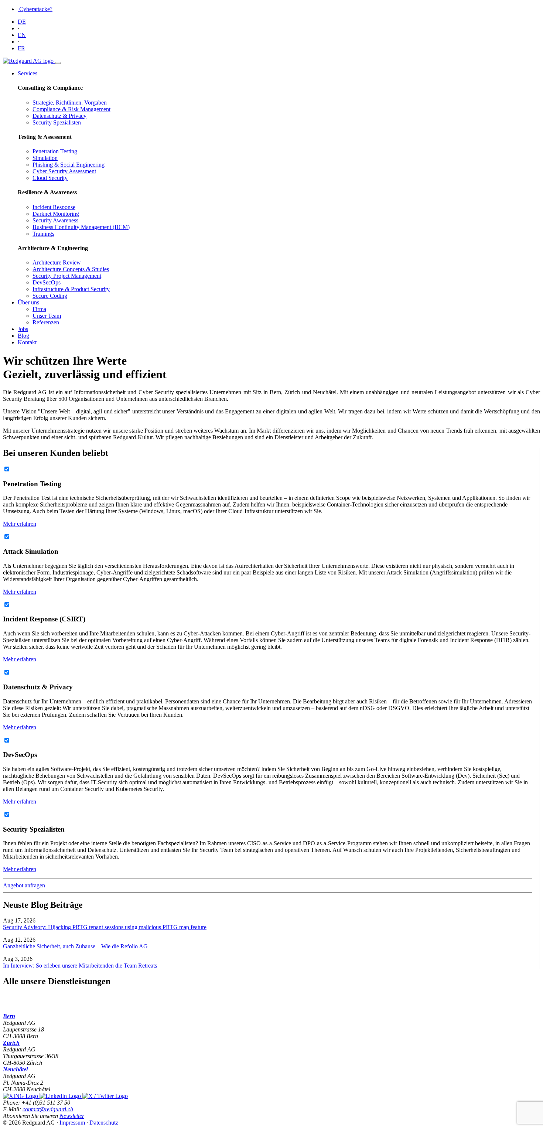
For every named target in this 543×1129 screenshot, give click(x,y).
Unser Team (47, 316)
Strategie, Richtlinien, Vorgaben (70, 102)
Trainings (43, 234)
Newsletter (71, 1116)
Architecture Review (57, 262)
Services (27, 73)
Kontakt (27, 342)
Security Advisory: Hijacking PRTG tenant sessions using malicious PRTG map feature (104, 927)
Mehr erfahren (19, 524)
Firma (39, 309)
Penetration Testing (55, 151)
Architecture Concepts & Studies (71, 269)
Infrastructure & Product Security (71, 289)
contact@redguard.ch (48, 1109)
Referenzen (46, 322)
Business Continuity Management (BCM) (81, 227)
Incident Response (54, 207)
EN (22, 35)
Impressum (72, 1122)
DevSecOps (47, 282)
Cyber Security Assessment (64, 171)
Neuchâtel (15, 1069)
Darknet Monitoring (56, 214)
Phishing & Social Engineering (69, 164)
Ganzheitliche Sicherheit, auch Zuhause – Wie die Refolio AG (75, 946)
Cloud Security (50, 178)
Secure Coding (50, 296)
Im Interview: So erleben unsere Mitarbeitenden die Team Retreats (80, 965)
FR (21, 48)
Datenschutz (103, 1122)
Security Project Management (67, 276)
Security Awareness (55, 220)
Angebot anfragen (24, 885)
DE (22, 21)
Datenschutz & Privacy (59, 116)
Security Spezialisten (57, 122)
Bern (9, 1016)
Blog (23, 335)
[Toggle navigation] (58, 63)
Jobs (23, 329)
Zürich (11, 1043)
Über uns (28, 302)
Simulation (45, 158)
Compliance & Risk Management (71, 109)
